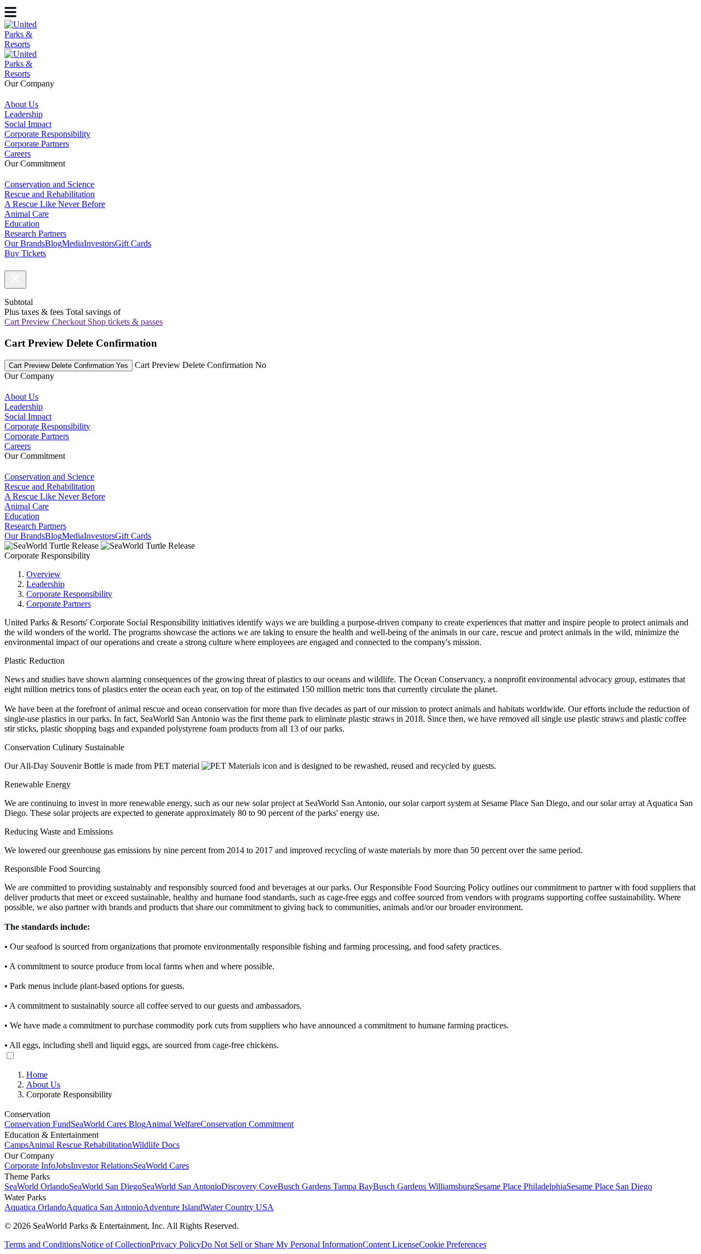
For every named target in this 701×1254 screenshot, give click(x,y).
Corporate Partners (58, 603)
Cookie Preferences (452, 1244)
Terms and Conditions (42, 1244)
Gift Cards (133, 243)
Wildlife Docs (156, 1144)
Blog (53, 243)
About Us (43, 1084)
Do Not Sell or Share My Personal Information (282, 1244)
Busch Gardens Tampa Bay (325, 1186)
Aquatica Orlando (35, 1207)
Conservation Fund (37, 1124)
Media (73, 243)
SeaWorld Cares (161, 1165)
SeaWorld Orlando (36, 1186)
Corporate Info (29, 1165)
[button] (15, 280)
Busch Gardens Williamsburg (423, 1186)
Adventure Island (173, 1207)
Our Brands (24, 243)
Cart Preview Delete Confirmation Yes (68, 365)
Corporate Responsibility (69, 594)
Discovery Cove (249, 1186)
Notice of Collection (116, 1244)
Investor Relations (102, 1165)
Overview (43, 574)
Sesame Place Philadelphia (520, 1186)
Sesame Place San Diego (609, 1186)
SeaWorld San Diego (105, 1186)
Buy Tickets (25, 253)
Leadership (45, 584)
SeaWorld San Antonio (181, 1186)
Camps (16, 1144)
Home (37, 1074)
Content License (391, 1244)
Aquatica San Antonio (104, 1207)
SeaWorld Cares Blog (108, 1124)
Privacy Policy (176, 1244)
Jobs (63, 1165)
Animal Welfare (173, 1124)
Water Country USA (238, 1207)
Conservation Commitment (247, 1124)
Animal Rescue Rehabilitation (80, 1144)
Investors (99, 243)
